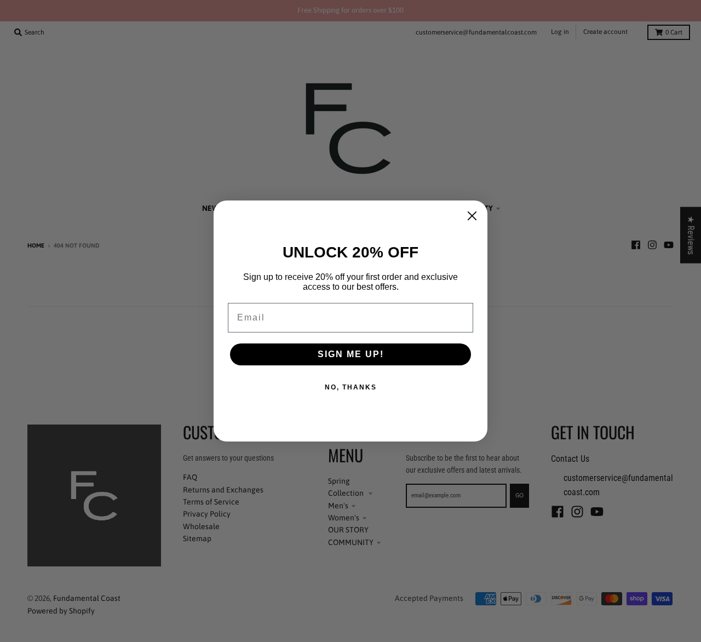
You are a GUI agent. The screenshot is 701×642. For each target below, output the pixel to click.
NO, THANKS (351, 387)
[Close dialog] (472, 216)
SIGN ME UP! (351, 354)
